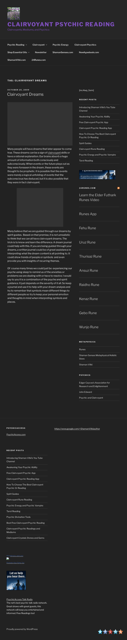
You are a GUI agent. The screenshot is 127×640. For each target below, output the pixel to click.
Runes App (87, 214)
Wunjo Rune (89, 327)
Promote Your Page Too (15, 563)
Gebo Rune (88, 313)
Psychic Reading (15, 44)
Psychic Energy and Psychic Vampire (97, 154)
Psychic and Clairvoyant (91, 397)
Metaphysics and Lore (15, 556)
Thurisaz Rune (90, 256)
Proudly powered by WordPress (22, 629)
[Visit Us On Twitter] (100, 633)
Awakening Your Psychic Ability (94, 116)
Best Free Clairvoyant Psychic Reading (26, 523)
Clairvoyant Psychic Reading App (95, 128)
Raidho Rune (89, 285)
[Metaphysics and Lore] (8, 559)
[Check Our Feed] (120, 633)
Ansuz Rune (88, 270)
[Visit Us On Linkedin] (115, 633)
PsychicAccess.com (16, 434)
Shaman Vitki (85, 364)
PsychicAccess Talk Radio (20, 599)
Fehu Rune (87, 228)
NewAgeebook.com (89, 52)
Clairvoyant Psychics (85, 44)
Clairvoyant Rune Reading (92, 149)
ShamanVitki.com (16, 60)
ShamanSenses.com (63, 52)
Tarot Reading (86, 160)
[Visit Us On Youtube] (110, 633)
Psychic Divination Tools (19, 517)
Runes (82, 349)
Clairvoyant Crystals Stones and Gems (25, 538)
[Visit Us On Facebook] (105, 633)
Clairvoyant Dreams (25, 94)
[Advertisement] (39, 124)
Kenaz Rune (88, 299)
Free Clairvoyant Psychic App (93, 122)
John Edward (85, 392)
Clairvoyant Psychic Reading (61, 24)
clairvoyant (54, 152)
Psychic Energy (61, 44)
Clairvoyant (39, 44)
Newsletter (41, 52)
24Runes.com (39, 60)
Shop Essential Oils (17, 52)
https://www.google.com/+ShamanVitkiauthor (77, 428)
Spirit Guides (85, 143)
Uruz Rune (87, 242)
